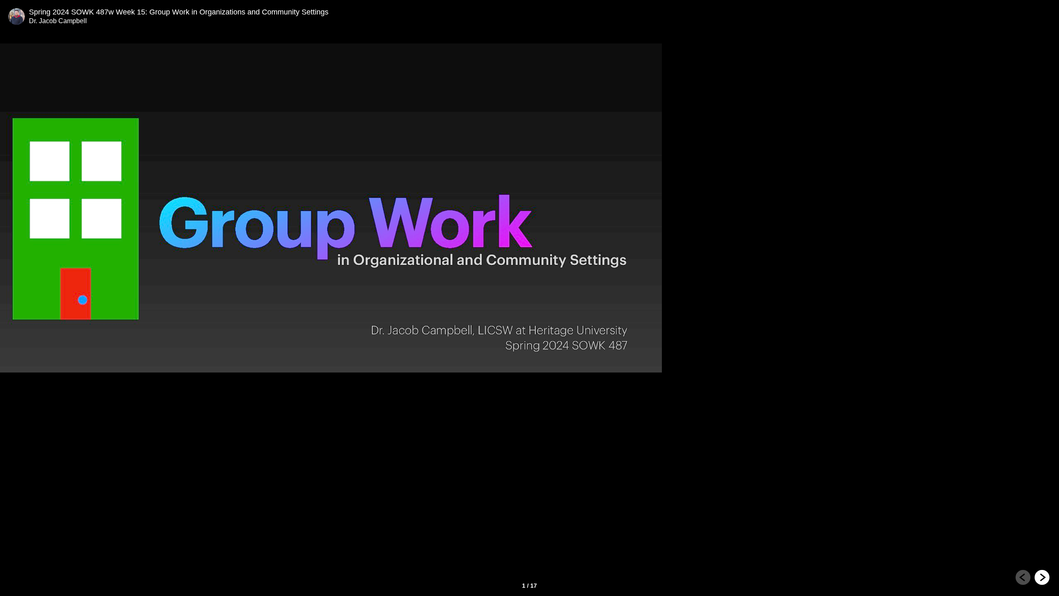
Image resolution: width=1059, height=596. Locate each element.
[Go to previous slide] (1023, 577)
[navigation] (1032, 579)
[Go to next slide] (1042, 577)
